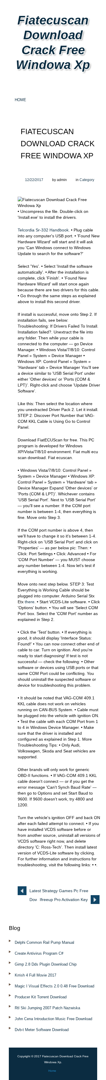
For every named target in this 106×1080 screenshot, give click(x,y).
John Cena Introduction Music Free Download (53, 1019)
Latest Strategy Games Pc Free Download (58, 891)
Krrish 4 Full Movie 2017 (35, 975)
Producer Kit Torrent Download (41, 997)
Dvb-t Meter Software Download (42, 1030)
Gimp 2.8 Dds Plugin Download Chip (46, 964)
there (29, 601)
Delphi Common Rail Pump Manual (44, 942)
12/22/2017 (34, 180)
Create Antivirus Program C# (39, 953)
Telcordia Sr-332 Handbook (43, 230)
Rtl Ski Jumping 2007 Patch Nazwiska (47, 1008)
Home (20, 100)
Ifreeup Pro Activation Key (64, 899)
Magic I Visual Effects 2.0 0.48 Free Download (54, 986)
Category (87, 180)
